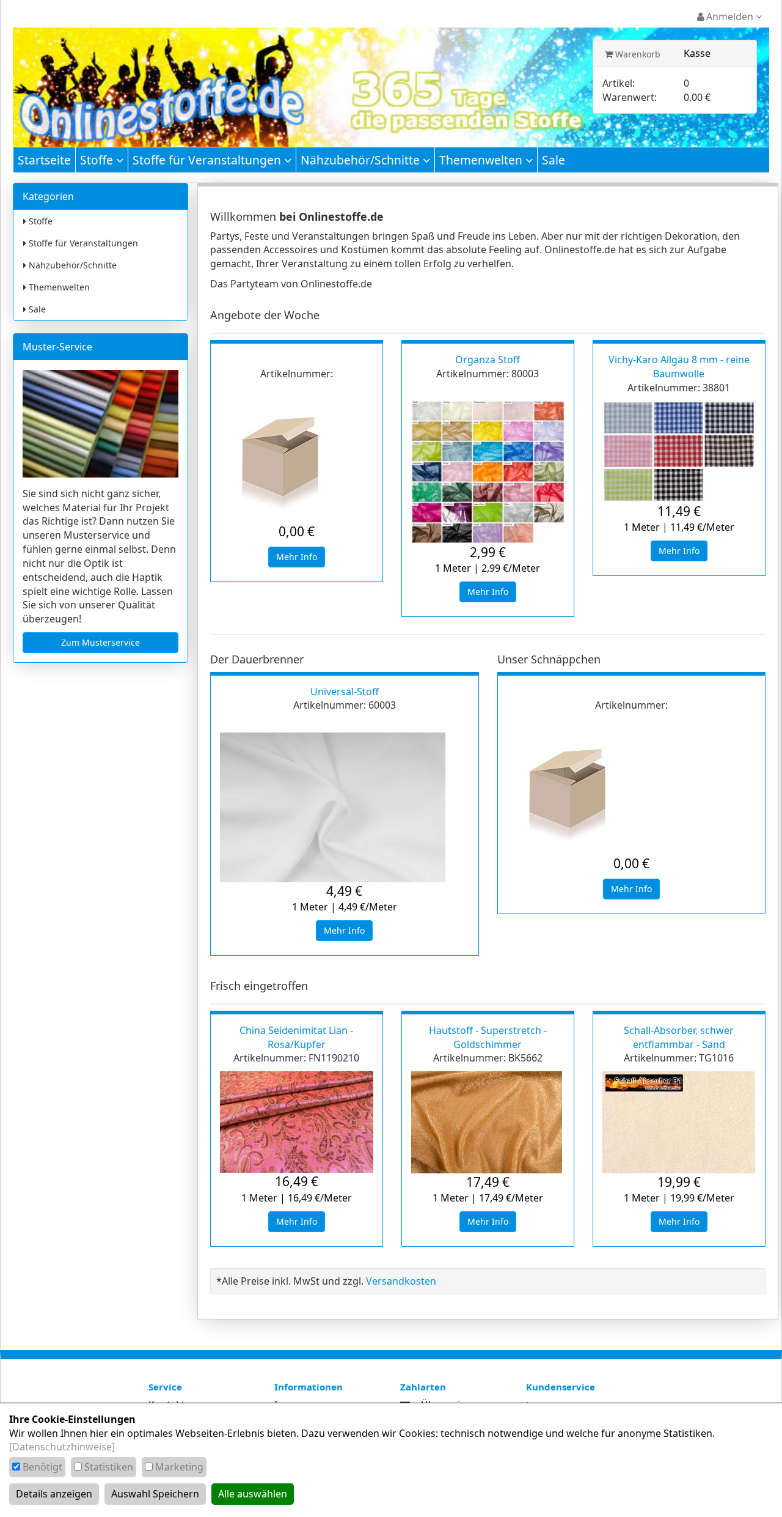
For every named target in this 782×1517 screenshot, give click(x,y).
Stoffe (98, 160)
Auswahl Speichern (155, 1493)
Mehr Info (296, 557)
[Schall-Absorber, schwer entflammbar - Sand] (679, 1122)
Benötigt (42, 1467)
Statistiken (108, 1467)
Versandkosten (401, 1281)
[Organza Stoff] (488, 472)
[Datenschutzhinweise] (62, 1446)
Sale (553, 160)
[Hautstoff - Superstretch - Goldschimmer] (488, 1122)
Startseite (44, 160)
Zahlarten (423, 1387)
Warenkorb (636, 54)
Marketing (179, 1467)
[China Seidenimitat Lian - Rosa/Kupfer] (296, 1122)
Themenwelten (482, 160)
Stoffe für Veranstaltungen (208, 160)
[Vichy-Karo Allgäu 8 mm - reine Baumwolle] (679, 451)
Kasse (697, 53)
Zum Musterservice (100, 642)
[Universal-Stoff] (344, 807)
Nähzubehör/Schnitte (362, 160)
